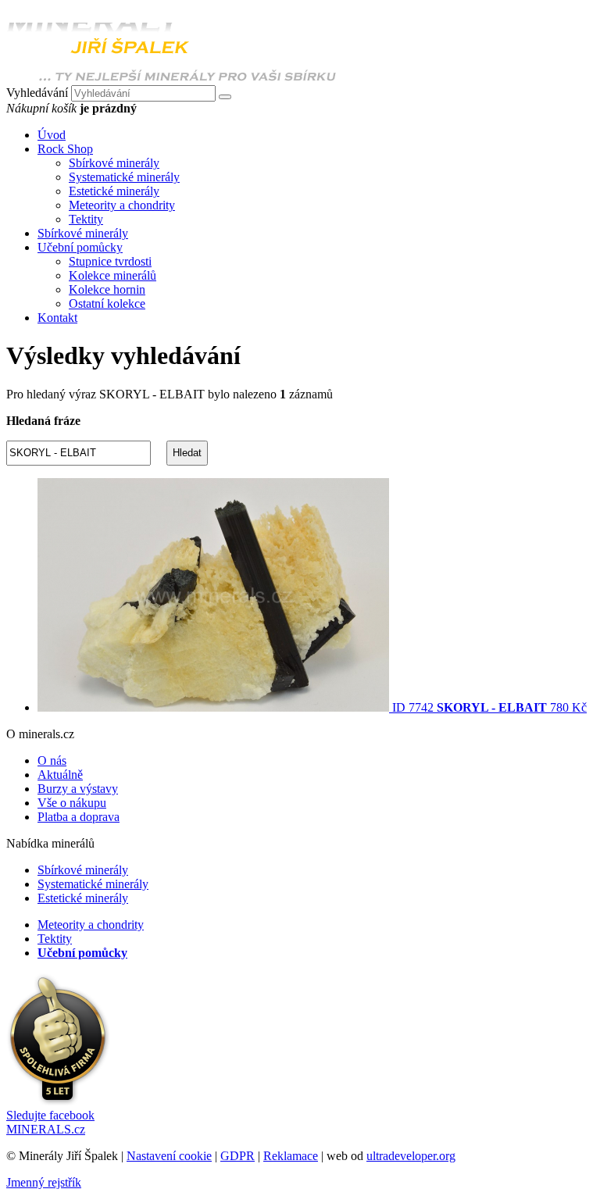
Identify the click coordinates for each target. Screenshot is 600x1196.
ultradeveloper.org (410, 1155)
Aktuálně (60, 774)
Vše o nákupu (72, 802)
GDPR (237, 1155)
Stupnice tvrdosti (110, 261)
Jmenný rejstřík (43, 1182)
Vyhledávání (37, 92)
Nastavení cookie (169, 1155)
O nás (52, 760)
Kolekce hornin (107, 289)
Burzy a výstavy (78, 788)
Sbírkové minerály (114, 163)
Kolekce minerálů (112, 275)
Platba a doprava (79, 816)
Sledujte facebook (50, 1122)
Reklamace (290, 1155)
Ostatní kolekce (107, 303)
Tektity (86, 219)
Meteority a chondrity (122, 205)
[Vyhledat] (225, 97)
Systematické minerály (124, 177)
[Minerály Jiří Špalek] (171, 77)
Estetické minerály (114, 191)
